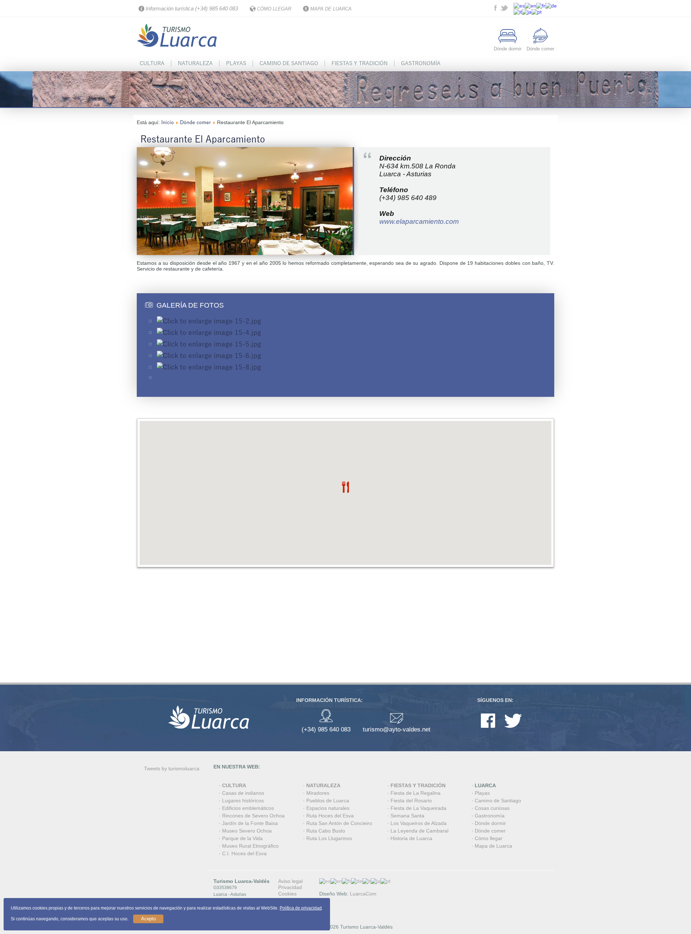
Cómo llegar (488, 838)
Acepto (148, 918)
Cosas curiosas (492, 808)
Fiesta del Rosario (411, 800)
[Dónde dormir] (507, 41)
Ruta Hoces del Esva (330, 816)
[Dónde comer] (540, 41)
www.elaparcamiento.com (419, 221)
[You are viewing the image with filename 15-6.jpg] (209, 355)
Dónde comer (195, 122)
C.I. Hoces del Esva (244, 853)
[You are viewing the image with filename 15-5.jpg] (209, 344)
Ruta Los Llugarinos (329, 838)
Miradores (317, 793)
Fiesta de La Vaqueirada (418, 808)
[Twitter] (513, 730)
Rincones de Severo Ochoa (253, 816)
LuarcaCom (363, 894)
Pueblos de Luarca (327, 800)
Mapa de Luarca (493, 846)
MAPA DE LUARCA (331, 9)
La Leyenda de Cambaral (419, 831)
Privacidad (290, 887)
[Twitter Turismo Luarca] (505, 9)
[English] (530, 5)
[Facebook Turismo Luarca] (496, 9)
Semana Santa (407, 816)
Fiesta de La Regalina (415, 793)
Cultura (152, 63)
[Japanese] (527, 11)
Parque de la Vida (242, 838)
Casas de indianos (243, 793)
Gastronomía (421, 63)
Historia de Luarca (411, 838)
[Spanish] (519, 5)
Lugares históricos (243, 800)
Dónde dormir (490, 823)
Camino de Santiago (288, 63)
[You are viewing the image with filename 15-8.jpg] (209, 367)
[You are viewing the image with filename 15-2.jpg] (209, 321)
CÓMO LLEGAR (274, 9)
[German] (551, 5)
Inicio (167, 122)
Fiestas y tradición (359, 63)
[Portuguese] (537, 11)
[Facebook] (488, 730)
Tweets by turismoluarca (171, 768)
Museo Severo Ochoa (247, 831)
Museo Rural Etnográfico (250, 846)
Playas (236, 63)
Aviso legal (290, 881)
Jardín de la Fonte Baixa (250, 823)
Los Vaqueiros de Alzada (418, 823)
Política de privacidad (301, 908)
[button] (345, 487)
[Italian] (518, 11)
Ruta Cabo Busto (325, 831)
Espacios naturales (327, 808)
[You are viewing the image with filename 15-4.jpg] (209, 332)
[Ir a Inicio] (178, 51)
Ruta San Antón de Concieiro (339, 823)
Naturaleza (195, 63)
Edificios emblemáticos (248, 808)
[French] (540, 5)
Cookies (287, 894)
